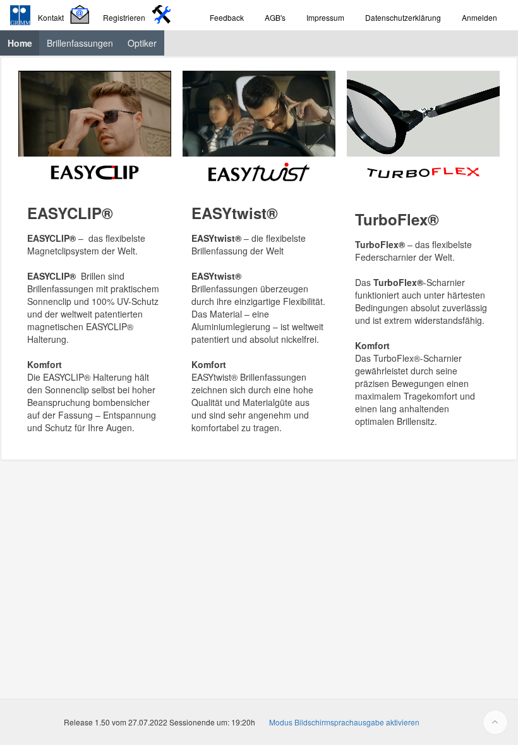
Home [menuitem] (24, 42)
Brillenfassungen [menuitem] (80, 43)
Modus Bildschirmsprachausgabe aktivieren (344, 722)
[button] (65, 15)
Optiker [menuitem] (142, 43)
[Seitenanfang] (495, 722)
